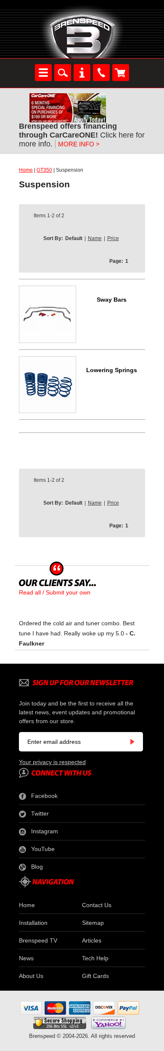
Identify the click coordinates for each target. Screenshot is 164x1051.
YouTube (43, 849)
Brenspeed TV (38, 940)
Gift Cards (95, 976)
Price (113, 238)
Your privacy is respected (52, 762)
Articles (91, 940)
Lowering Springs (111, 370)
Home (26, 170)
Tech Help (95, 958)
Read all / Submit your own (54, 592)
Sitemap (93, 922)
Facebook (44, 795)
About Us (31, 976)
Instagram (44, 831)
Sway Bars (112, 299)
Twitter (40, 813)
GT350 (44, 170)
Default (73, 238)
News (26, 958)
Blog (37, 866)
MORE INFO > (79, 144)
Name (95, 238)
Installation (33, 922)
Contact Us (96, 905)
